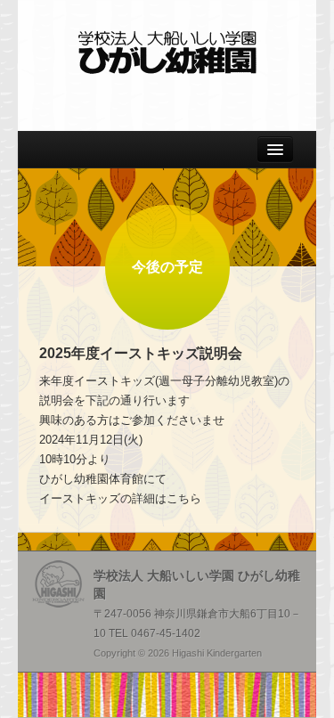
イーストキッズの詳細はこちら (120, 498)
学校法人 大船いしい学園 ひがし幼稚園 (167, 52)
